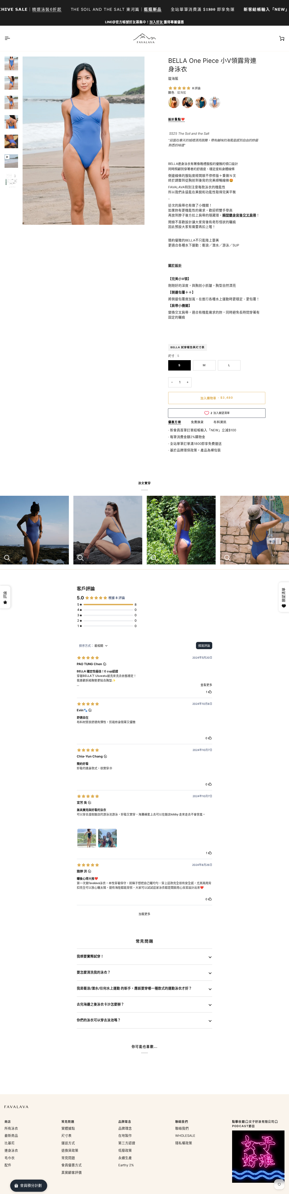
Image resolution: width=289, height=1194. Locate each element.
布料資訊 (220, 422)
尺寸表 (66, 1136)
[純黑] (188, 103)
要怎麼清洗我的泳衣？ (94, 972)
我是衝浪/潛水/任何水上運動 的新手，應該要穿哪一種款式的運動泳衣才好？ (134, 988)
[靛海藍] (214, 103)
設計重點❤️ (176, 119)
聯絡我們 (182, 1128)
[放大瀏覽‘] (31, 216)
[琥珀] (175, 103)
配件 (8, 1165)
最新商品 (11, 1136)
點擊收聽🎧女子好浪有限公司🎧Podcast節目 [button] (255, 1124)
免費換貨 (197, 422)
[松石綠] (202, 103)
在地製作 (125, 1136)
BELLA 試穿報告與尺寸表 (187, 347)
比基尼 (10, 1143)
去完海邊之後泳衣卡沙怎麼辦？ (100, 1004)
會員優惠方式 (71, 1165)
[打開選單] (11, 38)
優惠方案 (174, 422)
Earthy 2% (126, 1165)
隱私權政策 (183, 1143)
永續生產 (125, 1158)
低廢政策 (125, 1151)
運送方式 (68, 1143)
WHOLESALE (185, 1136)
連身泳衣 (11, 1151)
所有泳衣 (11, 1128)
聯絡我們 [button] (181, 1121)
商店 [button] (8, 1121)
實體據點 (68, 1128)
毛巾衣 (10, 1158)
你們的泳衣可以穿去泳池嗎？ (99, 1020)
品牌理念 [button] (124, 1121)
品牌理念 (125, 1128)
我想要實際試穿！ (90, 956)
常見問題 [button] (67, 1121)
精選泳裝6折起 (47, 9)
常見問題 (68, 1158)
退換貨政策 (69, 1151)
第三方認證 (126, 1143)
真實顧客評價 (71, 1173)
